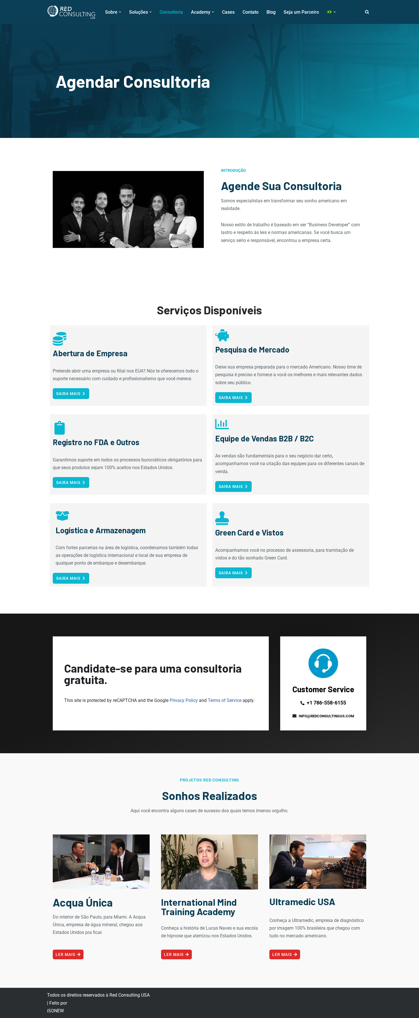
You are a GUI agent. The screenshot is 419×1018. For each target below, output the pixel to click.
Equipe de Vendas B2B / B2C (264, 438)
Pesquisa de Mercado (252, 349)
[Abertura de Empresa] (59, 339)
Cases (228, 12)
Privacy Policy (184, 700)
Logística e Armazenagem (101, 530)
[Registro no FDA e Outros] (59, 428)
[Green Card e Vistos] (222, 518)
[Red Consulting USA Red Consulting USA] (71, 12)
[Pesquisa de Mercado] (222, 335)
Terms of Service (224, 700)
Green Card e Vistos (249, 532)
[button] (120, 12)
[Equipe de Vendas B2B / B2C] (222, 424)
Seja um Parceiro (301, 12)
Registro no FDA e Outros (96, 442)
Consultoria (171, 12)
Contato (251, 12)
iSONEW (55, 1010)
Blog (271, 12)
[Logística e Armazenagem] (62, 516)
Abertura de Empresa (90, 353)
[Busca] (367, 12)
